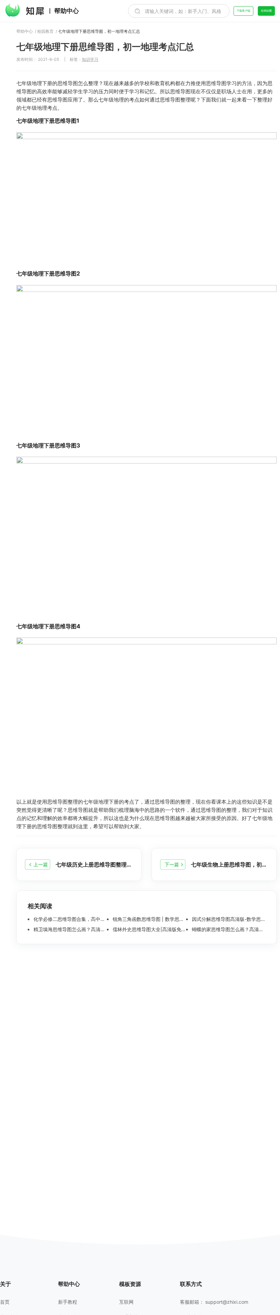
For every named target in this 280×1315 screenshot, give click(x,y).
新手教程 (67, 1302)
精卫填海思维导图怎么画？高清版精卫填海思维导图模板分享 (69, 929)
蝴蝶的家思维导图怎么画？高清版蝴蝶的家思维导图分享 (228, 929)
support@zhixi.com (226, 1302)
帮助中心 (66, 11)
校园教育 (45, 31)
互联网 (126, 1302)
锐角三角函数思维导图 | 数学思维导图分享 (148, 919)
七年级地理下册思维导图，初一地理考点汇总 (99, 31)
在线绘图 (266, 10)
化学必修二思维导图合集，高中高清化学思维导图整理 (69, 919)
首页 (5, 1302)
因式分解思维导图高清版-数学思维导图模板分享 (228, 919)
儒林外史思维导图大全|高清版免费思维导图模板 (148, 929)
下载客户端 (243, 10)
